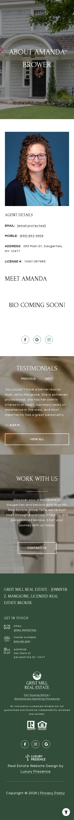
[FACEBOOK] (25, 340)
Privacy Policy (52, 793)
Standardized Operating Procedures (37, 699)
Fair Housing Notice (36, 695)
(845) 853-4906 (32, 235)
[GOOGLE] (37, 340)
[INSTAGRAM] (49, 340)
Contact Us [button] (37, 547)
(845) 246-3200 (22, 641)
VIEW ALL (37, 439)
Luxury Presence (36, 771)
